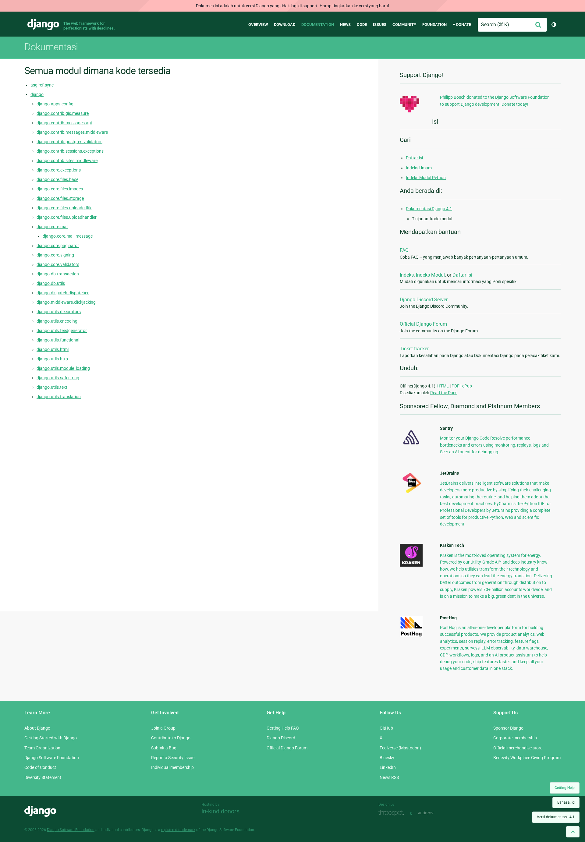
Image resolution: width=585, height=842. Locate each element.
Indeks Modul (430, 275)
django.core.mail (52, 226)
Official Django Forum (423, 324)
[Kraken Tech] (411, 565)
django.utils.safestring (58, 377)
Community (404, 24)
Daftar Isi (462, 275)
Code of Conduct (40, 767)
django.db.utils (51, 283)
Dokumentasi (51, 47)
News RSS (389, 777)
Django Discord (281, 737)
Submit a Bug (163, 747)
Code (362, 24)
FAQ (404, 250)
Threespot (392, 813)
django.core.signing (55, 255)
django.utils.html (53, 349)
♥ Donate (462, 24)
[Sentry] (411, 446)
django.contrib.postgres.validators (69, 141)
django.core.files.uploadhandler (67, 217)
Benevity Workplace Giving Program (527, 757)
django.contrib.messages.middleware (72, 132)
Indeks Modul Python (426, 177)
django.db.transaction (58, 273)
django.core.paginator (58, 245)
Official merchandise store (517, 747)
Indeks (407, 275)
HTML (443, 386)
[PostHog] (411, 635)
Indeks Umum (419, 167)
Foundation (434, 24)
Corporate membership (515, 737)
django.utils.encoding (57, 321)
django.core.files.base (57, 179)
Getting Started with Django (50, 737)
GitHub (386, 728)
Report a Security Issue (172, 757)
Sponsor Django (508, 728)
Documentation (317, 24)
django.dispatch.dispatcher (63, 292)
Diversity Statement (42, 777)
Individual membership (172, 767)
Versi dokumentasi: (556, 817)
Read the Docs (443, 392)
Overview (258, 24)
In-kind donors (220, 811)
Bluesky (387, 757)
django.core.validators (58, 264)
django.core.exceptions (59, 170)
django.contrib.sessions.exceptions (70, 151)
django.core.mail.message (68, 236)
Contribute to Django (170, 737)
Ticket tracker (414, 349)
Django (43, 24)
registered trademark (178, 830)
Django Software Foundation (51, 757)
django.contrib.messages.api (64, 122)
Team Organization (42, 747)
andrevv (432, 813)
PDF (455, 386)
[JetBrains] (411, 492)
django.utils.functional (58, 340)
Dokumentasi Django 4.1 (429, 208)
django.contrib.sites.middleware (67, 160)
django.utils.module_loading (63, 368)
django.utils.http (52, 358)
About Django (37, 728)
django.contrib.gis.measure (63, 113)
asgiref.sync (42, 85)
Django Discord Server (424, 299)
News (345, 24)
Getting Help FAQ (283, 728)
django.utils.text (52, 387)
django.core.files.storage (60, 198)
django (37, 94)
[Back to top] (572, 831)
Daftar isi (414, 157)
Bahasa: (566, 802)
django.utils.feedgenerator (62, 330)
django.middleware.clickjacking (66, 302)
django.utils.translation (59, 396)
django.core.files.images (60, 188)
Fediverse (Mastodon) (400, 747)
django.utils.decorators (59, 311)
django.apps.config (55, 103)
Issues (379, 24)
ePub (467, 386)
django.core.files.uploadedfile (64, 207)
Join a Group (163, 728)
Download (284, 24)
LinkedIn (388, 767)
